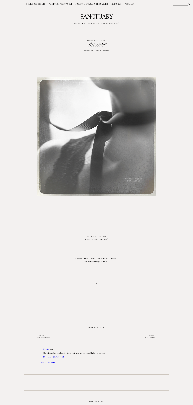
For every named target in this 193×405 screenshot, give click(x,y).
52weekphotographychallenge (96, 50)
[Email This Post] (103, 328)
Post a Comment (48, 362)
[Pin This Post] (100, 328)
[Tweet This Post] (95, 328)
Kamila (46, 349)
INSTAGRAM (116, 4)
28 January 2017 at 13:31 (53, 357)
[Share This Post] (97, 328)
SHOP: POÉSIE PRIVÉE (35, 4)
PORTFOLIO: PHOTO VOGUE (60, 4)
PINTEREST (129, 4)
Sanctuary (96, 16)
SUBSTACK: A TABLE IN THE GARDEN (91, 4)
